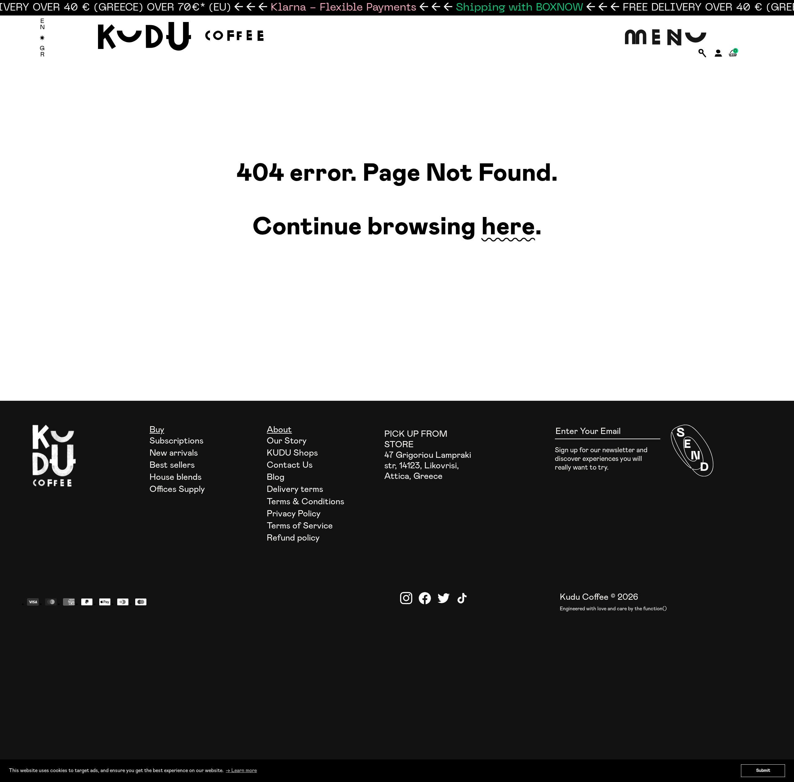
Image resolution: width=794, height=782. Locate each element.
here (508, 227)
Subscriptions (176, 441)
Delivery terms (295, 489)
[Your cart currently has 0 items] (733, 60)
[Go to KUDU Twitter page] (443, 598)
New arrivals (173, 453)
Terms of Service (300, 526)
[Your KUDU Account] (718, 55)
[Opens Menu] (665, 38)
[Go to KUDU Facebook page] (425, 598)
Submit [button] (763, 770)
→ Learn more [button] (241, 770)
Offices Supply (177, 489)
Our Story (286, 441)
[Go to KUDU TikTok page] (462, 598)
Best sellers (172, 465)
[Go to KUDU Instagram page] (406, 598)
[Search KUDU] (702, 54)
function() (655, 608)
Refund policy (293, 538)
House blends (175, 477)
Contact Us (290, 465)
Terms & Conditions (305, 501)
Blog (275, 477)
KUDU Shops (292, 453)
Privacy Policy (293, 514)
